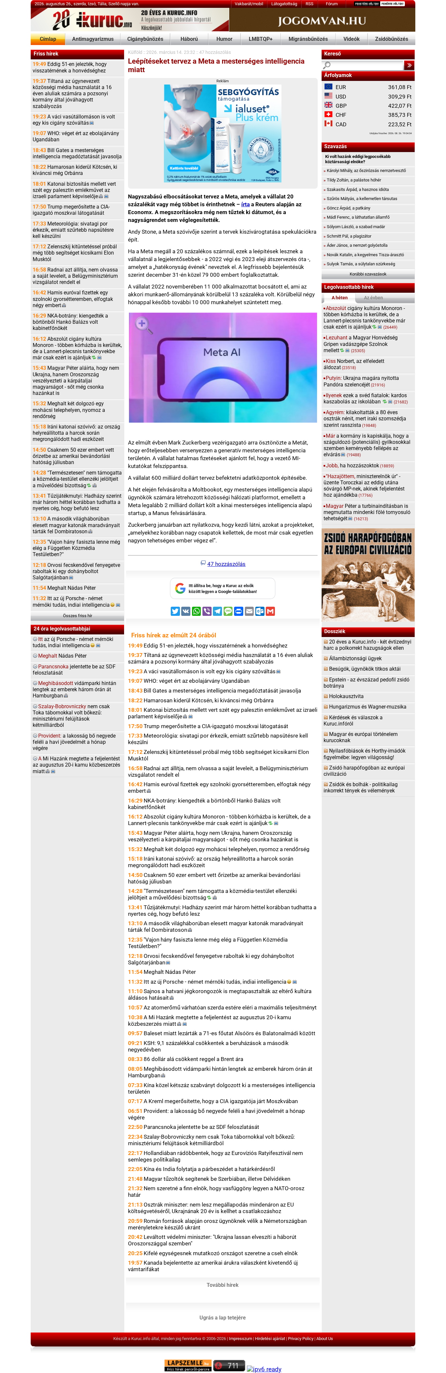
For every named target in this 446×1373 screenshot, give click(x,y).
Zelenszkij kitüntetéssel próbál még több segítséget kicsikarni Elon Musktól (75, 253)
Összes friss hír (77, 615)
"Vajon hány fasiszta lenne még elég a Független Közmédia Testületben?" (76, 548)
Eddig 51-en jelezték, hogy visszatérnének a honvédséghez (70, 67)
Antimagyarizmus (93, 39)
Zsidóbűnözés (391, 39)
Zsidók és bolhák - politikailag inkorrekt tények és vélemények (361, 788)
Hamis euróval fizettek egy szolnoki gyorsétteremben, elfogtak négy (73, 299)
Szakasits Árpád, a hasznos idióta (356, 189)
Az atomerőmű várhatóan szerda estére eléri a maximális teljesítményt (230, 1007)
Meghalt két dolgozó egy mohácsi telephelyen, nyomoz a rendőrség (69, 410)
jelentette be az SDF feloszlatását (74, 670)
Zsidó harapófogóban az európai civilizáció (364, 771)
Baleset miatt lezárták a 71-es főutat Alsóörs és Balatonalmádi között (229, 1033)
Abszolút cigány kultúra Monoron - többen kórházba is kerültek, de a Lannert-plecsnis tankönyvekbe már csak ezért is (77, 348)
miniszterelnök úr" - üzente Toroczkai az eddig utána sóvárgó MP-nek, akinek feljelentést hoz (364, 486)
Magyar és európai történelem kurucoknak (361, 737)
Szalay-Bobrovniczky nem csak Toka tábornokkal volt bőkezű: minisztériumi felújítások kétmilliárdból (211, 1140)
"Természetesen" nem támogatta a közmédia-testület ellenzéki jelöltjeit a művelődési (77, 479)
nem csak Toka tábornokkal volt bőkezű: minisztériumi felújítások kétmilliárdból (71, 716)
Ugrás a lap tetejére (222, 1317)
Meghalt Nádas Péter (64, 588)
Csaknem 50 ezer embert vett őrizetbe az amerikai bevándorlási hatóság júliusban (73, 456)
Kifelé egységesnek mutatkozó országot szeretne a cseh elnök (221, 1253)
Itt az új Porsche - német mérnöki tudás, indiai (71, 602)
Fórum (332, 3)
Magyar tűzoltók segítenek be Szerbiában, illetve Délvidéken (217, 1179)
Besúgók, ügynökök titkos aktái (365, 669)
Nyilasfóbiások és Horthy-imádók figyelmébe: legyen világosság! (365, 754)
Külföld (135, 52)
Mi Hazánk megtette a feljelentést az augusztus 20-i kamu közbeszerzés (76, 765)
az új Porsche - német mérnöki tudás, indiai (73, 642)
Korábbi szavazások (368, 274)
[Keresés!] (409, 65)
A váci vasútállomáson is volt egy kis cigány (74, 120)
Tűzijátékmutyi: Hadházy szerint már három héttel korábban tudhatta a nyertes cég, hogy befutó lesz (77, 502)
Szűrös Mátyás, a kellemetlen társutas (360, 198)
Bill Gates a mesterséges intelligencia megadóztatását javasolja (77, 154)
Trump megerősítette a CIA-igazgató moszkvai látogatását (71, 210)
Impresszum (240, 1338)
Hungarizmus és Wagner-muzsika (367, 707)
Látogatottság (284, 3)
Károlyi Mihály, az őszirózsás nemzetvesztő (365, 170)
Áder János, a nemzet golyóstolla (356, 245)
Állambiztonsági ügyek (355, 659)
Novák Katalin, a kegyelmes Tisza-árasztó (364, 254)
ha (360, 466)
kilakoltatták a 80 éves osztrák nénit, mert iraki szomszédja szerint (365, 419)
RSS (309, 3)
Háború (189, 39)
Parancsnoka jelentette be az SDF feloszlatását (201, 1127)
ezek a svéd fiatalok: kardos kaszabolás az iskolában (366, 399)
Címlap (48, 39)
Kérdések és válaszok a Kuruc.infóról (353, 721)
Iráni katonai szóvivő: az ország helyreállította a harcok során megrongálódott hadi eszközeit (76, 433)
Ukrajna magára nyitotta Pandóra (361, 381)
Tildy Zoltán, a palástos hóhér (352, 180)
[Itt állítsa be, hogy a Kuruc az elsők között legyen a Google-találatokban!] (223, 598)
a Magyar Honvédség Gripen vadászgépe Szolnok (361, 344)
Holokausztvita (346, 696)
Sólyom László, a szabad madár (354, 226)
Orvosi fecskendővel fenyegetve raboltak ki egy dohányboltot (76, 571)
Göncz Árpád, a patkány (347, 208)
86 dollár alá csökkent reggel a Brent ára (193, 1059)
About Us (324, 1338)
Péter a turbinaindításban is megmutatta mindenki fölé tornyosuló (367, 512)
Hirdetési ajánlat (270, 1338)
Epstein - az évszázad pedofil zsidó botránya (366, 683)
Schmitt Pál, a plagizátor (347, 236)
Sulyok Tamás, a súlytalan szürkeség (359, 263)
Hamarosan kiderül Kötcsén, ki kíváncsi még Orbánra (75, 170)
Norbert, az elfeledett (354, 364)
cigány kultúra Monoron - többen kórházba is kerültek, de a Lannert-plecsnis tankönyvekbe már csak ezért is (364, 317)
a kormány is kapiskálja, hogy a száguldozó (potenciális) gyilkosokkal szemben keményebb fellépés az (367, 445)
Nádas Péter (62, 656)
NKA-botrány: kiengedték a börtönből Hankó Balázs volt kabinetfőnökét (70, 322)
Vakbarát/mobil (249, 3)
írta (245, 204)
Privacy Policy (300, 1338)
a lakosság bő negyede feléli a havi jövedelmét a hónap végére (74, 742)
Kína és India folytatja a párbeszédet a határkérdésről (209, 1169)
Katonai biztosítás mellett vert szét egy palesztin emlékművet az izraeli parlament (74, 190)
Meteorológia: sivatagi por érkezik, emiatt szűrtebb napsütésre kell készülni (73, 230)
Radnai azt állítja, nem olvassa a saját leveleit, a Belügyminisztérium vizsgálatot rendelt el (75, 276)
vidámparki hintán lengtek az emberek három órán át (74, 689)
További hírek (223, 1285)
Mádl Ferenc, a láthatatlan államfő (357, 217)
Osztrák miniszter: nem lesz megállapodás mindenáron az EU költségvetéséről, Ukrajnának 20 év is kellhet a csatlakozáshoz (211, 1207)
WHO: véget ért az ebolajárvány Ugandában (76, 137)
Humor (224, 39)
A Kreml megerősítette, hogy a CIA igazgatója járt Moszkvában (221, 1101)
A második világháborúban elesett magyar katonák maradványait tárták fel (76, 525)
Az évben (373, 298)
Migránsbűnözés (308, 39)
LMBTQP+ (261, 39)
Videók (351, 39)
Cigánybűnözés (145, 39)
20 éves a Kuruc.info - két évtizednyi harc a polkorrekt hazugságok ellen (367, 645)
